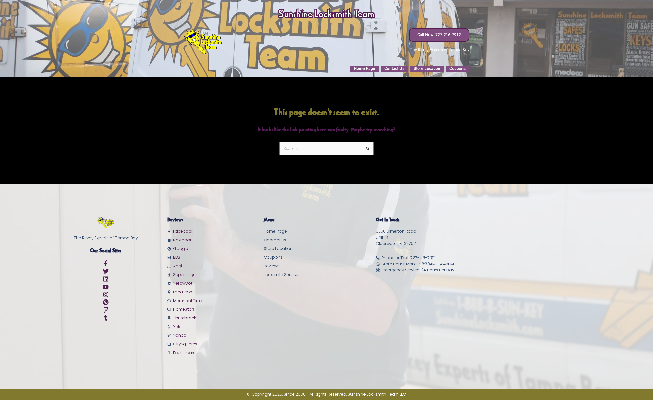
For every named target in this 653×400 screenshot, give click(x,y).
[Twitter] (106, 271)
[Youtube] (106, 287)
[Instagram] (106, 294)
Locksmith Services (282, 275)
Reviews (272, 266)
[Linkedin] (106, 279)
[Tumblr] (106, 318)
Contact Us (394, 68)
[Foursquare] (106, 310)
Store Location (426, 68)
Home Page (364, 68)
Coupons (457, 68)
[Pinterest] (106, 302)
